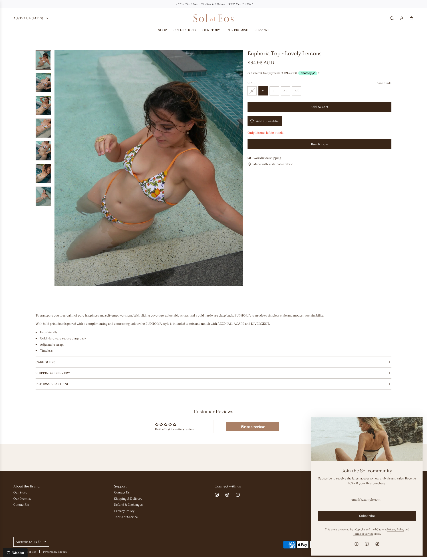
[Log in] (402, 18)
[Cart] (411, 18)
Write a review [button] (253, 426)
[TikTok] (238, 495)
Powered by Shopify (55, 551)
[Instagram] (217, 495)
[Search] (392, 18)
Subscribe (367, 516)
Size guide (384, 83)
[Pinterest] (227, 495)
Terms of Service (363, 533)
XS (296, 91)
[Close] (414, 425)
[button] (60, 168)
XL (285, 91)
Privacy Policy (395, 529)
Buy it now (319, 144)
